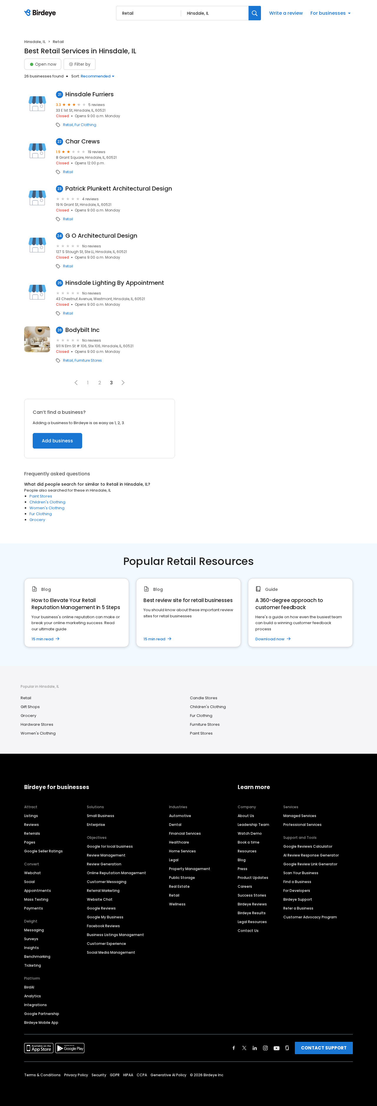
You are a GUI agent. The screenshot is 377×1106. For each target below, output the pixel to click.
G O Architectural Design (101, 235)
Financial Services (185, 833)
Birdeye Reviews (252, 904)
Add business (57, 441)
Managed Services (299, 815)
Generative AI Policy (168, 1074)
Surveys (31, 938)
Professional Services (302, 824)
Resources (247, 851)
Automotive (180, 815)
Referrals (32, 833)
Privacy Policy (76, 1074)
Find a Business (297, 881)
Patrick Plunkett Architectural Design (118, 188)
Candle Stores (203, 698)
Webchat (32, 872)
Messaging (34, 930)
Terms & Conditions (42, 1074)
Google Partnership (41, 1013)
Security (99, 1074)
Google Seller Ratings (43, 851)
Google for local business (110, 846)
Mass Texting (36, 899)
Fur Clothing (85, 125)
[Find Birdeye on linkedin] (254, 1048)
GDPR (115, 1074)
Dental (175, 824)
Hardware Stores (37, 724)
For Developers (296, 890)
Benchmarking (37, 956)
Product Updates (253, 877)
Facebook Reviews (103, 925)
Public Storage (182, 877)
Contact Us (248, 930)
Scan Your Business (300, 872)
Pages (29, 842)
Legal (173, 859)
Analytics (32, 995)
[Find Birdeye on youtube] (277, 1048)
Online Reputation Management (116, 872)
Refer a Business (298, 908)
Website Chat (100, 899)
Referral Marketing (103, 890)
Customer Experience (106, 943)
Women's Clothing (47, 508)
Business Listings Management (115, 934)
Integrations (35, 1004)
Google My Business (105, 917)
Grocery (37, 520)
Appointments (37, 890)
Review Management (106, 855)
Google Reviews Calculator (307, 846)
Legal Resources (252, 921)
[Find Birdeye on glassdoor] (287, 1048)
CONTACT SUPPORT (324, 1048)
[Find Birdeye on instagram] (265, 1048)
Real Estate (179, 886)
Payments (33, 908)
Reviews (31, 824)
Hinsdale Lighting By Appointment (114, 283)
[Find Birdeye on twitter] (244, 1048)
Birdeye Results (252, 912)
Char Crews (82, 141)
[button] (76, 382)
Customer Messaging (106, 881)
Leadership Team (253, 824)
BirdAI (29, 987)
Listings (31, 815)
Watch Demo (250, 833)
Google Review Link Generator (310, 864)
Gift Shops (30, 707)
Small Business (100, 815)
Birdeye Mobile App (41, 1022)
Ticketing (32, 965)
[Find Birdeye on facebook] (234, 1048)
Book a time (248, 842)
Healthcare (179, 842)
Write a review (286, 13)
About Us (246, 815)
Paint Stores (40, 496)
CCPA (142, 1074)
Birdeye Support (297, 899)
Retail (68, 125)
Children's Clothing (47, 502)
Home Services (182, 851)
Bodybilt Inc (82, 330)
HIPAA (128, 1074)
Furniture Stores (88, 360)
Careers (245, 886)
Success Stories (252, 895)
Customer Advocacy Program (310, 917)
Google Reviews (101, 908)
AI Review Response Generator (311, 855)
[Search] (255, 13)
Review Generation (104, 864)
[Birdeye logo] (41, 13)
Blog (242, 859)
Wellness (177, 904)
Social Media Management (111, 952)
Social (29, 881)
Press (242, 868)
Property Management (189, 868)
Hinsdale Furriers (89, 94)
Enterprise (96, 824)
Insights (31, 947)
